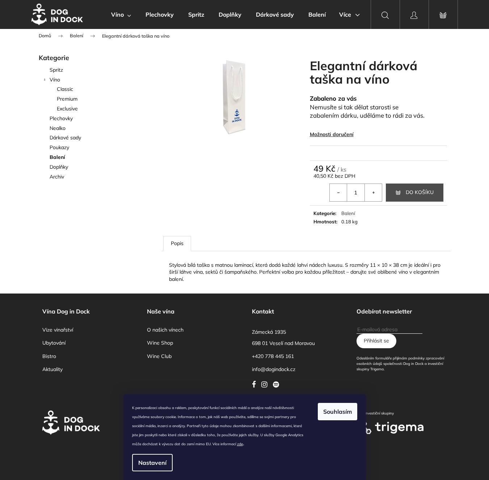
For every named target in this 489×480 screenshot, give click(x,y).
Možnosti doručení (332, 134)
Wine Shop (160, 343)
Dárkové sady (65, 137)
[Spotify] (278, 384)
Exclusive (67, 108)
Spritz (56, 70)
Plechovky (61, 118)
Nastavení (152, 462)
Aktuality (52, 369)
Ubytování (54, 343)
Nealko (58, 128)
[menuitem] (121, 14)
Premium (67, 99)
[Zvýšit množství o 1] (373, 192)
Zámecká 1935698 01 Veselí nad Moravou (283, 337)
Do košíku (420, 192)
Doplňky (59, 167)
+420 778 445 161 (273, 356)
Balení (57, 157)
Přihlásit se (376, 340)
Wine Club (159, 356)
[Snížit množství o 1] (338, 192)
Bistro (49, 356)
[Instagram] (266, 384)
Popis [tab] (177, 243)
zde (240, 444)
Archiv (57, 176)
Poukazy (59, 147)
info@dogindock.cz (273, 369)
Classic (65, 89)
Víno (55, 79)
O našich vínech (165, 330)
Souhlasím (337, 411)
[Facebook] (256, 384)
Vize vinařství (57, 330)
